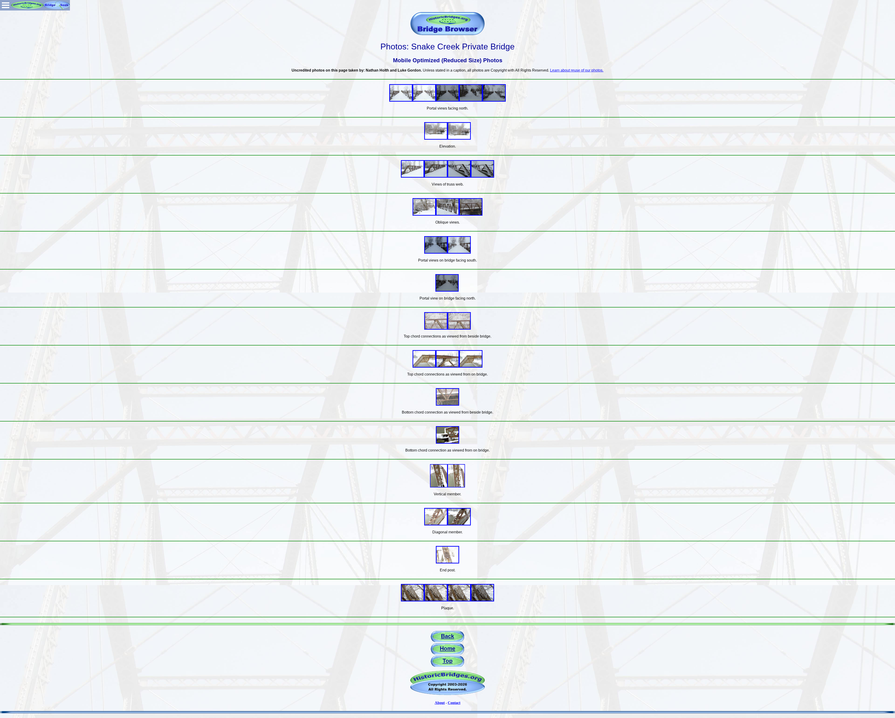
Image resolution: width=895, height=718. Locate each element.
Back (447, 636)
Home (447, 648)
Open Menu (5, 5)
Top (448, 661)
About (440, 703)
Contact (454, 703)
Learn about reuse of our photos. (576, 70)
